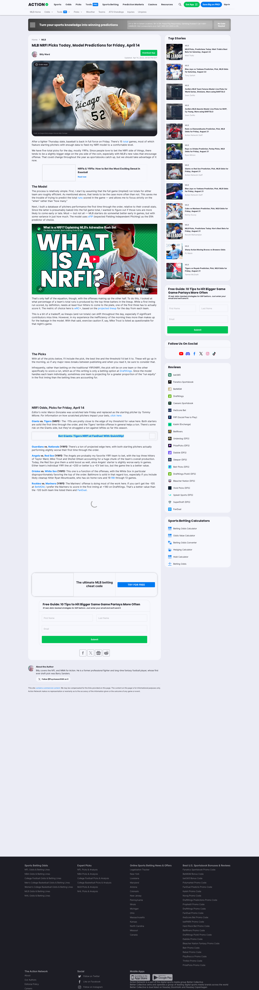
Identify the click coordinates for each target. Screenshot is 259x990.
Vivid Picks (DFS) (181, 488)
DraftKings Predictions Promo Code (200, 900)
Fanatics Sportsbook (183, 382)
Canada (134, 934)
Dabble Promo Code (192, 939)
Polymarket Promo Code (194, 882)
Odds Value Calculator (184, 535)
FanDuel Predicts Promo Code (197, 887)
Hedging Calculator (182, 549)
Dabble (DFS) (179, 452)
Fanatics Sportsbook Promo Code (199, 869)
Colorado (134, 891)
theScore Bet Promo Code (195, 917)
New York (134, 874)
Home (34, 39)
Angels (36, 455)
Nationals (53, 446)
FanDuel (82, 490)
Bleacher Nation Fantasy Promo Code (201, 943)
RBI (113, 477)
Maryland (134, 882)
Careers (28, 988)
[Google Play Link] (162, 977)
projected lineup (107, 308)
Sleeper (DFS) (180, 459)
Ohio (132, 913)
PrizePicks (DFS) (181, 445)
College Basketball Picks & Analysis (94, 882)
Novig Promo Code (192, 895)
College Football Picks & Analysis (93, 878)
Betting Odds (179, 564)
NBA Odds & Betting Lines (37, 874)
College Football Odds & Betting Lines (43, 878)
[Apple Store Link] (140, 977)
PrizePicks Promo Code (194, 965)
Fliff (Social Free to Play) (185, 417)
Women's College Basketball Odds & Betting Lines (49, 887)
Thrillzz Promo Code (192, 960)
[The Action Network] (38, 4)
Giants (35, 421)
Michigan (134, 908)
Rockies (36, 483)
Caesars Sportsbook (183, 403)
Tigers (48, 421)
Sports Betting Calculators (189, 521)
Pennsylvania (136, 900)
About (27, 975)
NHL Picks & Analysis (87, 891)
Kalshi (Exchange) (182, 424)
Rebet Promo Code (192, 952)
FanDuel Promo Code (193, 913)
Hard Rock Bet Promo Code (196, 926)
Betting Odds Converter (185, 542)
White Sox (51, 471)
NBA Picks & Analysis (87, 874)
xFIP (90, 216)
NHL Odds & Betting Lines (37, 895)
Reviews (174, 367)
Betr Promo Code (191, 947)
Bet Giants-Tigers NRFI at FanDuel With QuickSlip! (91, 436)
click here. (116, 415)
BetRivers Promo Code (194, 930)
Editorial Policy (32, 984)
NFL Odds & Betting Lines (37, 869)
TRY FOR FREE (136, 584)
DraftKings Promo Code (194, 908)
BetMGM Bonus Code (193, 874)
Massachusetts (137, 917)
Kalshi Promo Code (192, 891)
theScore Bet (179, 410)
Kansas (133, 921)
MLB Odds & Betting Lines (37, 891)
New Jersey (135, 895)
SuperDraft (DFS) (181, 502)
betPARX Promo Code (193, 921)
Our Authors (30, 979)
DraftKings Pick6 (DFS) (184, 474)
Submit (94, 639)
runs (80, 197)
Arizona (133, 887)
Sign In (227, 4)
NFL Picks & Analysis (87, 869)
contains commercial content (48, 688)
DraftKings (126, 370)
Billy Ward (45, 54)
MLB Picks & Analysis (87, 887)
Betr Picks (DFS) (181, 467)
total (125, 141)
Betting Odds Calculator (185, 528)
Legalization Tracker (139, 869)
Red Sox (49, 455)
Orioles (36, 471)
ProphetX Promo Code (193, 904)
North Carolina (137, 926)
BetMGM (40, 486)
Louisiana (134, 878)
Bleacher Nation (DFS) (184, 481)
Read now (82, 177)
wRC (76, 308)
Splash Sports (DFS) (183, 495)
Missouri (134, 930)
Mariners (51, 483)
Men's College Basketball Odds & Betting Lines (47, 882)
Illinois (133, 904)
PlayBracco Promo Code (195, 956)
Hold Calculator (180, 556)
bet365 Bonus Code (192, 878)
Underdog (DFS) (181, 438)
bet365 (177, 375)
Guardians (38, 446)
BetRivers (178, 431)
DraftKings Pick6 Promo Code (197, 934)
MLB (43, 39)
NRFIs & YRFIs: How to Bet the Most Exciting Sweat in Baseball (109, 170)
